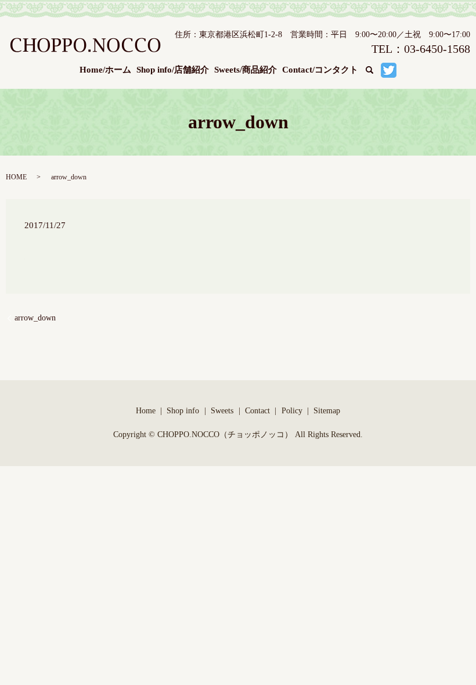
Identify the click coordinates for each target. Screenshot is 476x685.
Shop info (183, 410)
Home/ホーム (105, 69)
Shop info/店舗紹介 (172, 69)
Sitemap (326, 410)
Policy (292, 410)
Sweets (222, 410)
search (377, 70)
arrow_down (35, 317)
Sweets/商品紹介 (245, 69)
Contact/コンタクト (320, 69)
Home (146, 410)
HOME (16, 177)
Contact (257, 410)
